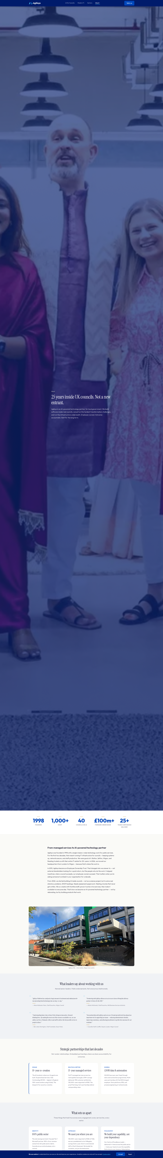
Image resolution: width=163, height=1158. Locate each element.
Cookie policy (106, 1154)
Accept (120, 1154)
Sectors (89, 3)
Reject (130, 1154)
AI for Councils (69, 3)
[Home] (35, 3)
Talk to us (129, 3)
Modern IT (81, 3)
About (97, 3)
